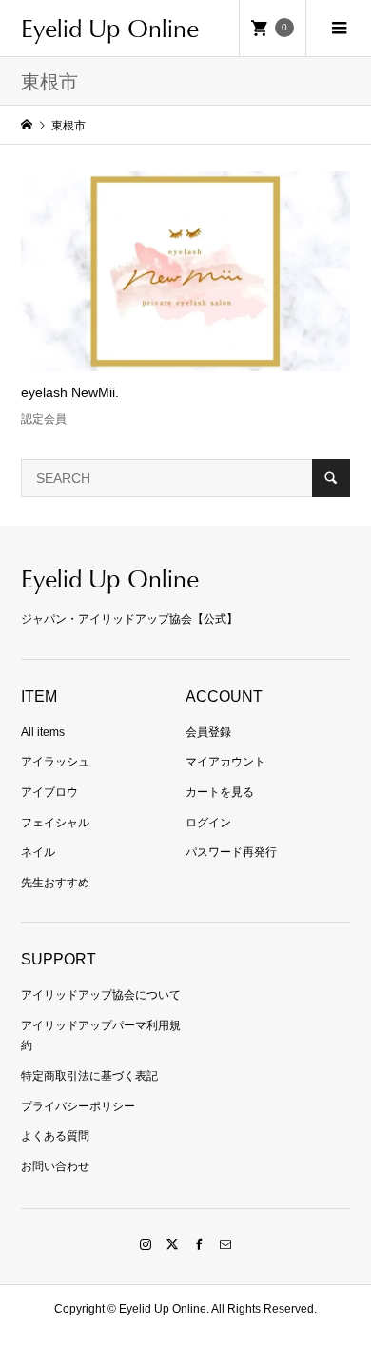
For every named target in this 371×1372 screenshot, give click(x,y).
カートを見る (220, 792)
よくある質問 (55, 1136)
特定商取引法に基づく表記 (89, 1076)
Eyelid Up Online (110, 27)
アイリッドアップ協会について (101, 995)
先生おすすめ (55, 882)
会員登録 (208, 732)
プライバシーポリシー (78, 1106)
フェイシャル (55, 822)
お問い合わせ (55, 1166)
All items (43, 732)
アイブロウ (49, 792)
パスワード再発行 (231, 852)
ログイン (208, 822)
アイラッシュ (55, 761)
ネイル (38, 852)
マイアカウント (225, 761)
